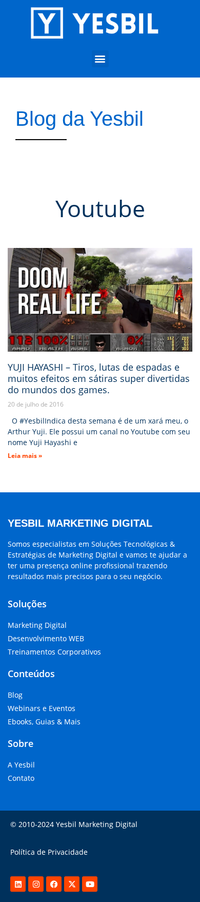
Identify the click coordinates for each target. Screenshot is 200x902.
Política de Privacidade (49, 852)
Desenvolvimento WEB (46, 638)
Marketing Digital (37, 625)
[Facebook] (54, 884)
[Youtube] (89, 884)
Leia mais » (25, 455)
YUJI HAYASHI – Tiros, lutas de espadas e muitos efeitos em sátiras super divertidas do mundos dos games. (99, 378)
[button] (100, 58)
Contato (21, 778)
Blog (15, 695)
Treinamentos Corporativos (54, 652)
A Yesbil (21, 765)
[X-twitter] (71, 884)
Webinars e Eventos (41, 708)
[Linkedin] (18, 884)
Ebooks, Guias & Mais (44, 721)
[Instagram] (36, 884)
